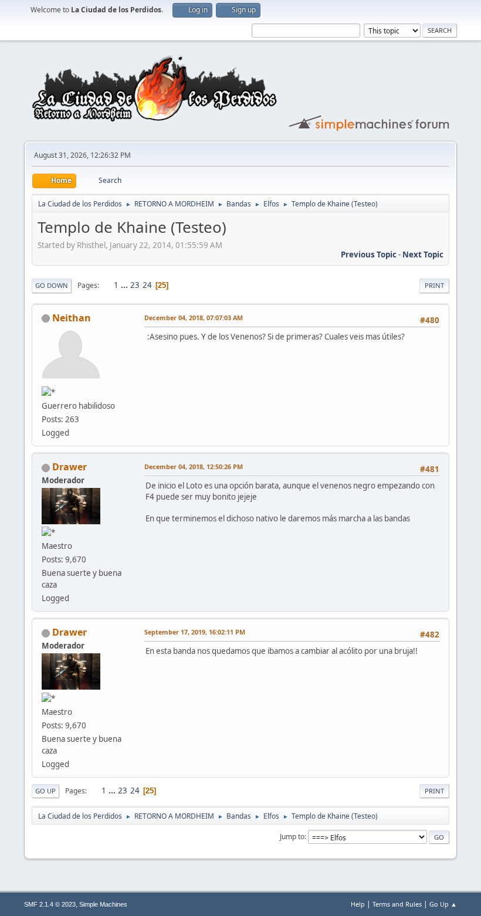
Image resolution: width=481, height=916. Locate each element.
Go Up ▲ (443, 904)
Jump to (292, 837)
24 (147, 285)
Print (434, 285)
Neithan (71, 317)
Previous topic (369, 254)
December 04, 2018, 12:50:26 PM (193, 466)
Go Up (45, 790)
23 (135, 285)
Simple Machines (103, 904)
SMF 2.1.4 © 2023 (50, 904)
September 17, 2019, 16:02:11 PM (194, 631)
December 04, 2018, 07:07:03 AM (193, 317)
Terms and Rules (397, 904)
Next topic (422, 254)
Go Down (51, 285)
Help (358, 904)
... (125, 285)
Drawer (69, 466)
